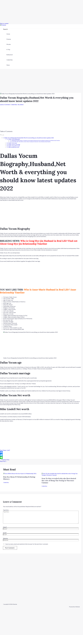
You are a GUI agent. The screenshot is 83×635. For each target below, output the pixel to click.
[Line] (40, 457)
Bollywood (9, 54)
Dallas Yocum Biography (14, 139)
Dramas (8, 39)
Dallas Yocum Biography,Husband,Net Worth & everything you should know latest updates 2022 (29, 138)
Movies (8, 44)
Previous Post (4, 459)
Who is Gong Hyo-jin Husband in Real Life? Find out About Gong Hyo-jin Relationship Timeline (38, 242)
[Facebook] (40, 452)
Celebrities (9, 60)
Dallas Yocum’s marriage (14, 144)
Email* (5, 532)
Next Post (3, 461)
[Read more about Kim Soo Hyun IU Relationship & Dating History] (19, 473)
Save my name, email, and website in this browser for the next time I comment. (26, 544)
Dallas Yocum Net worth (14, 145)
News (8, 65)
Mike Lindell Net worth (14, 147)
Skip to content (4, 23)
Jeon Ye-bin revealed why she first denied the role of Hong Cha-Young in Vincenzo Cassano (59, 480)
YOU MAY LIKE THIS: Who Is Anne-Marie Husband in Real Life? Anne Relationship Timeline (31, 141)
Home (8, 34)
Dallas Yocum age (13, 143)
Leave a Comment (5, 104)
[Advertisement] (41, 11)
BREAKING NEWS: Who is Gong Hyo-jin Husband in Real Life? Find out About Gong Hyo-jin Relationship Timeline (36, 140)
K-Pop (8, 49)
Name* (5, 527)
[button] (5, 29)
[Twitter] (40, 455)
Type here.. (6, 510)
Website (5, 538)
